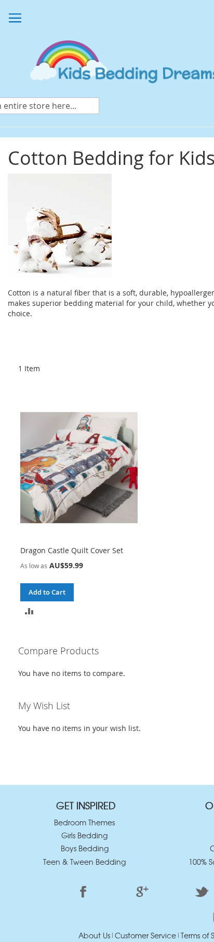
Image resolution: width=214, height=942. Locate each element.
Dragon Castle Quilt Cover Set (71, 550)
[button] (29, 610)
